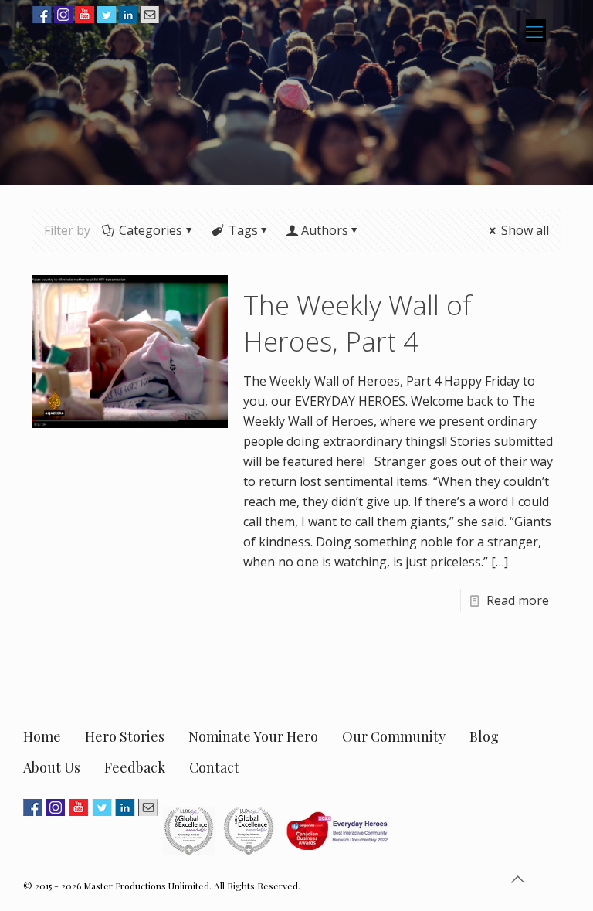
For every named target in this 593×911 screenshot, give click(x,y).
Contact (214, 767)
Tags (243, 230)
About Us (51, 767)
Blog (484, 736)
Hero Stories (124, 736)
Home (42, 736)
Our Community (394, 736)
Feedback (134, 767)
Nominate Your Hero (253, 736)
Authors (324, 230)
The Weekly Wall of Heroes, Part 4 (357, 323)
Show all (525, 230)
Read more (517, 600)
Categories (150, 230)
